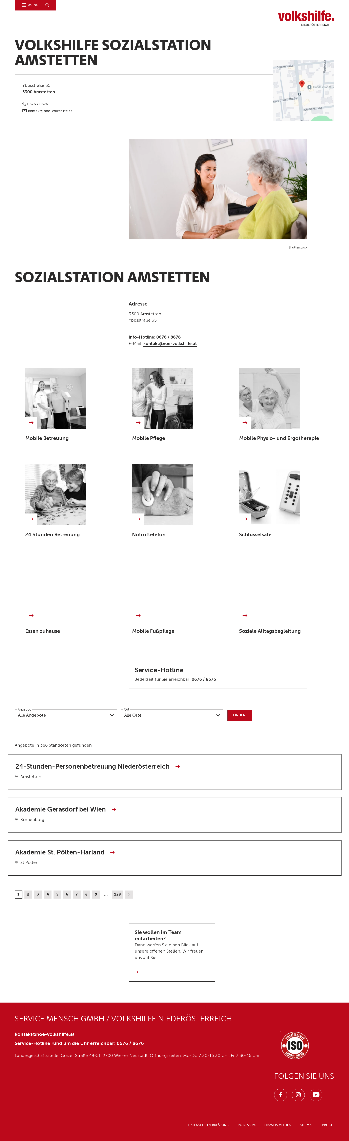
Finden (239, 715)
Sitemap (306, 1125)
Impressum (246, 1125)
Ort (126, 709)
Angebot (24, 709)
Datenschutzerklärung (208, 1125)
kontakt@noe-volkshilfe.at (50, 111)
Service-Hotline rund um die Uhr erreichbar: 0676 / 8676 (79, 1043)
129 (117, 894)
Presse (327, 1125)
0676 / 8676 (37, 104)
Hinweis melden (277, 1125)
